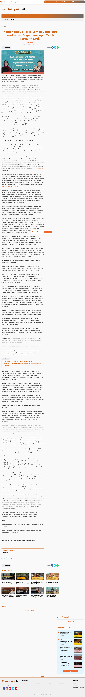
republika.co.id (6, 186)
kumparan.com (38, 168)
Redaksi (75, 683)
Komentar (7, 47)
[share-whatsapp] (58, 47)
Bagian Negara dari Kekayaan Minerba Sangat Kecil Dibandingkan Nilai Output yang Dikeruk (65, 1)
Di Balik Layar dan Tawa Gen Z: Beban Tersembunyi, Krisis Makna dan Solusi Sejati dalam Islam (65, 664)
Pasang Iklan (76, 685)
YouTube (17, 690)
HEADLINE (49, 683)
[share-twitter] (55, 47)
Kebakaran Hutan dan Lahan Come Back (66, 633)
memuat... (6, 552)
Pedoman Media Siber (78, 687)
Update (48, 232)
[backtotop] (42, 677)
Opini (3, 606)
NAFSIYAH (25, 685)
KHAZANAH (62, 683)
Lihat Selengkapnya (70, 671)
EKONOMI (37, 683)
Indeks (5, 16)
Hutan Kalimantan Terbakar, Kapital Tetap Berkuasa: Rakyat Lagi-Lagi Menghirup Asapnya (66, 641)
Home (4, 2)
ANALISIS (12, 16)
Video (6, 19)
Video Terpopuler (63, 617)
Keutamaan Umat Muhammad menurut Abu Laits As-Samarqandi (66, 656)
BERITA (13, 19)
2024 (4, 558)
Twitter (14, 690)
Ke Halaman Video (70, 621)
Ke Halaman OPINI (30, 610)
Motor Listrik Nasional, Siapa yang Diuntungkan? (66, 649)
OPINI (10, 558)
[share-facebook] (52, 47)
